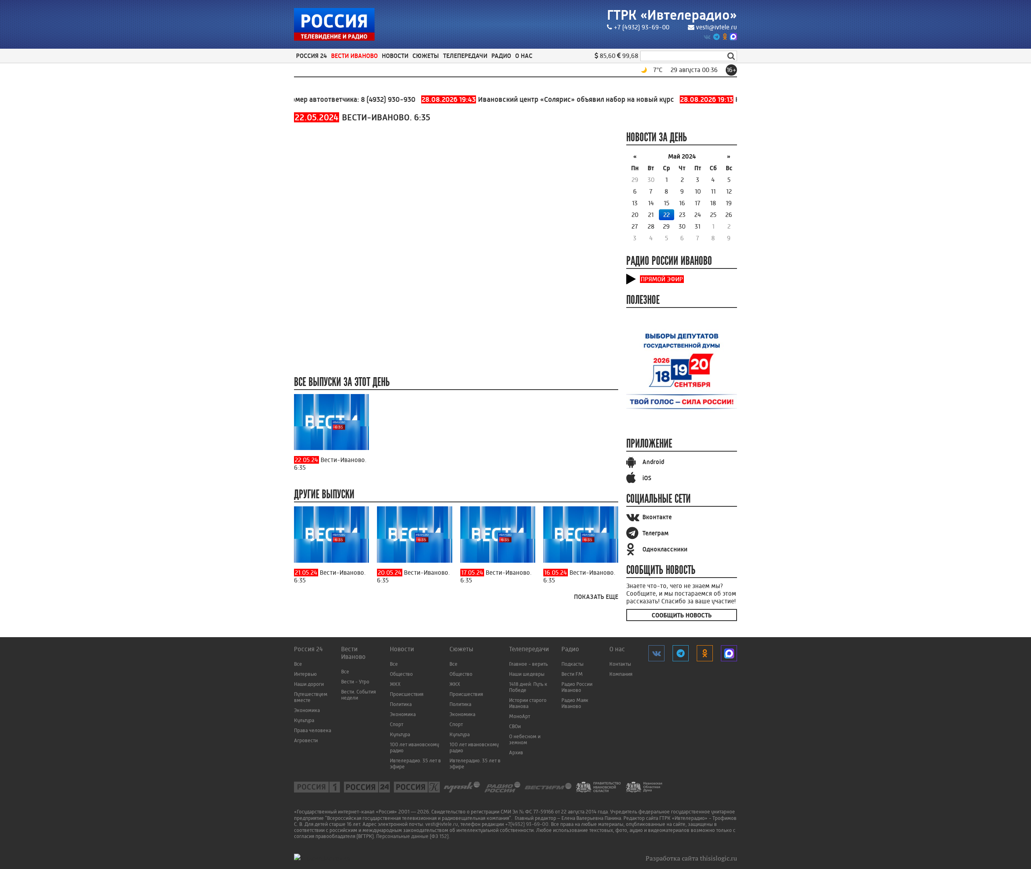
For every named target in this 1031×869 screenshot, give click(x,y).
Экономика (307, 710)
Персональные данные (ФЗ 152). (413, 836)
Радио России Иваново (576, 687)
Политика (401, 704)
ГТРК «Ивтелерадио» (672, 15)
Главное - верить (528, 664)
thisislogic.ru (718, 858)
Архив (516, 752)
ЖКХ (395, 684)
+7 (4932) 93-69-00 (641, 27)
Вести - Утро (355, 682)
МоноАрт (519, 716)
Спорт (396, 724)
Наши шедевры (526, 674)
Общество (401, 674)
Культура (304, 720)
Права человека (312, 730)
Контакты (620, 664)
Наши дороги (309, 684)
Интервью (305, 674)
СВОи (515, 726)
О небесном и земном (524, 739)
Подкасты (572, 664)
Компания (620, 674)
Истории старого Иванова (528, 703)
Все (298, 664)
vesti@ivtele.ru (716, 27)
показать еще (596, 597)
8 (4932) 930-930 (368, 99)
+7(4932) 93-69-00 (527, 824)
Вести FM (572, 674)
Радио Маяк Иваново (574, 703)
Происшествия (406, 694)
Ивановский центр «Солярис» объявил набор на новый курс (529, 99)
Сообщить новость (682, 615)
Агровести (306, 740)
